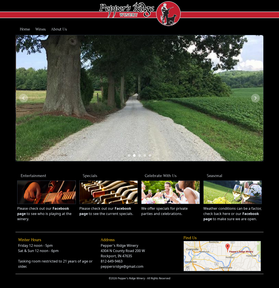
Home (25, 29)
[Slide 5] (150, 155)
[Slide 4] (144, 155)
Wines (40, 29)
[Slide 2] (134, 155)
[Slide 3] (139, 155)
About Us (59, 29)
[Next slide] (255, 98)
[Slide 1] (129, 155)
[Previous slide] (23, 98)
